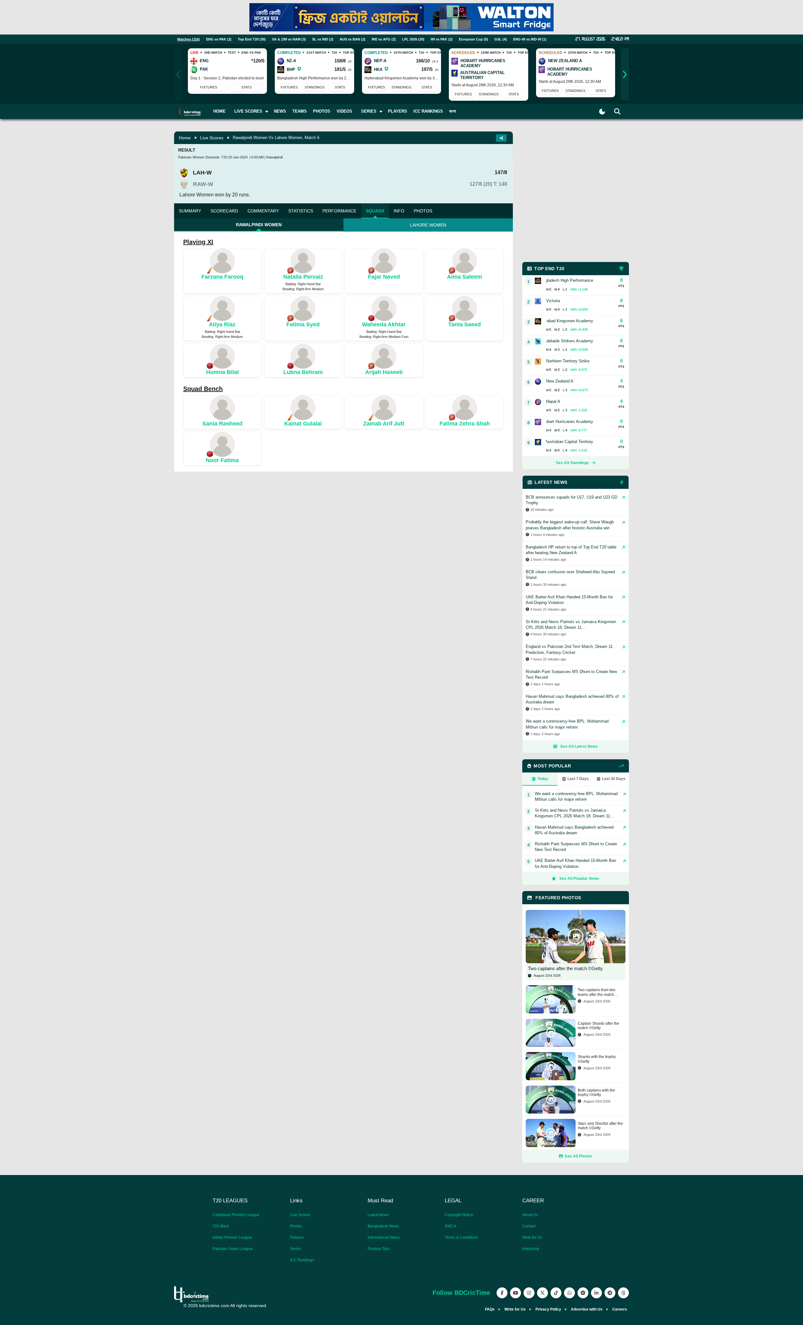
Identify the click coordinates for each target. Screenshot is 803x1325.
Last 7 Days (578, 779)
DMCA (450, 1226)
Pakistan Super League (233, 1249)
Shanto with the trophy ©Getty (597, 1059)
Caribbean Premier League (236, 1215)
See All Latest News (579, 746)
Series (295, 1249)
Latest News (378, 1215)
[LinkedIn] (596, 1292)
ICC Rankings (428, 111)
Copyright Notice (459, 1215)
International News (384, 1237)
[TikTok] (555, 1292)
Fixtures (208, 87)
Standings (314, 87)
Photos (321, 111)
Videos (344, 111)
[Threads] (623, 1292)
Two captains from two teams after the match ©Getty (596, 992)
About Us (530, 1215)
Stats (246, 87)
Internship (530, 1249)
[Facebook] (502, 1292)
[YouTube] (515, 1292)
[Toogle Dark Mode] (602, 111)
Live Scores (211, 137)
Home (219, 111)
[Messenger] (582, 1292)
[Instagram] (529, 1292)
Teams (299, 111)
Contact (528, 1226)
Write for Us (532, 1237)
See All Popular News (579, 878)
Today (542, 779)
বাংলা (452, 111)
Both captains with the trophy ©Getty (596, 1092)
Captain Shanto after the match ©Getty (598, 1025)
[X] (542, 1292)
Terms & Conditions (461, 1237)
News (280, 111)
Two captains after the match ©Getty (565, 968)
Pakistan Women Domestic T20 (202, 157)
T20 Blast (221, 1226)
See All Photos (578, 1156)
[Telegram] (609, 1292)
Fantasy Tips (378, 1249)
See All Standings (572, 463)
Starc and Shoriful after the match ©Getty (600, 1125)
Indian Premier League (232, 1237)
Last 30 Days (613, 779)
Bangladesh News (383, 1226)
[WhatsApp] (569, 1292)
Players (397, 111)
